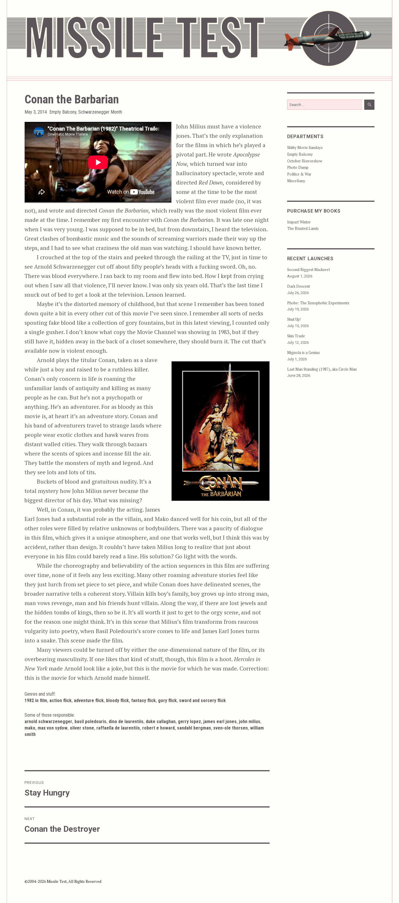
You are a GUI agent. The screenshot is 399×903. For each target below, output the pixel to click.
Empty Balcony (62, 112)
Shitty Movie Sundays (305, 147)
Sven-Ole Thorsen (230, 728)
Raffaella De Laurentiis (118, 728)
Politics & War (299, 174)
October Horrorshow (304, 161)
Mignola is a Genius (303, 352)
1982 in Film (36, 700)
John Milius (249, 721)
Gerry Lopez (189, 721)
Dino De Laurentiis (126, 721)
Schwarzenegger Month (100, 112)
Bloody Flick (117, 700)
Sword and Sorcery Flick (202, 700)
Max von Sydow (52, 728)
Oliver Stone (82, 728)
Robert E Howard (158, 728)
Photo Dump (297, 167)
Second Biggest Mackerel (308, 269)
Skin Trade (296, 335)
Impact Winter (299, 222)
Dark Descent (298, 286)
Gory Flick (167, 700)
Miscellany (296, 180)
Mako (30, 728)
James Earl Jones (220, 721)
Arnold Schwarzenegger (48, 721)
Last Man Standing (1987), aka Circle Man (322, 369)
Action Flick (60, 700)
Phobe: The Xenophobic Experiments (318, 302)
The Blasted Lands (303, 228)
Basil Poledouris (90, 721)
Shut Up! (294, 319)
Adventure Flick (89, 700)
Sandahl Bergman (194, 728)
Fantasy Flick (143, 700)
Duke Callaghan (161, 721)
